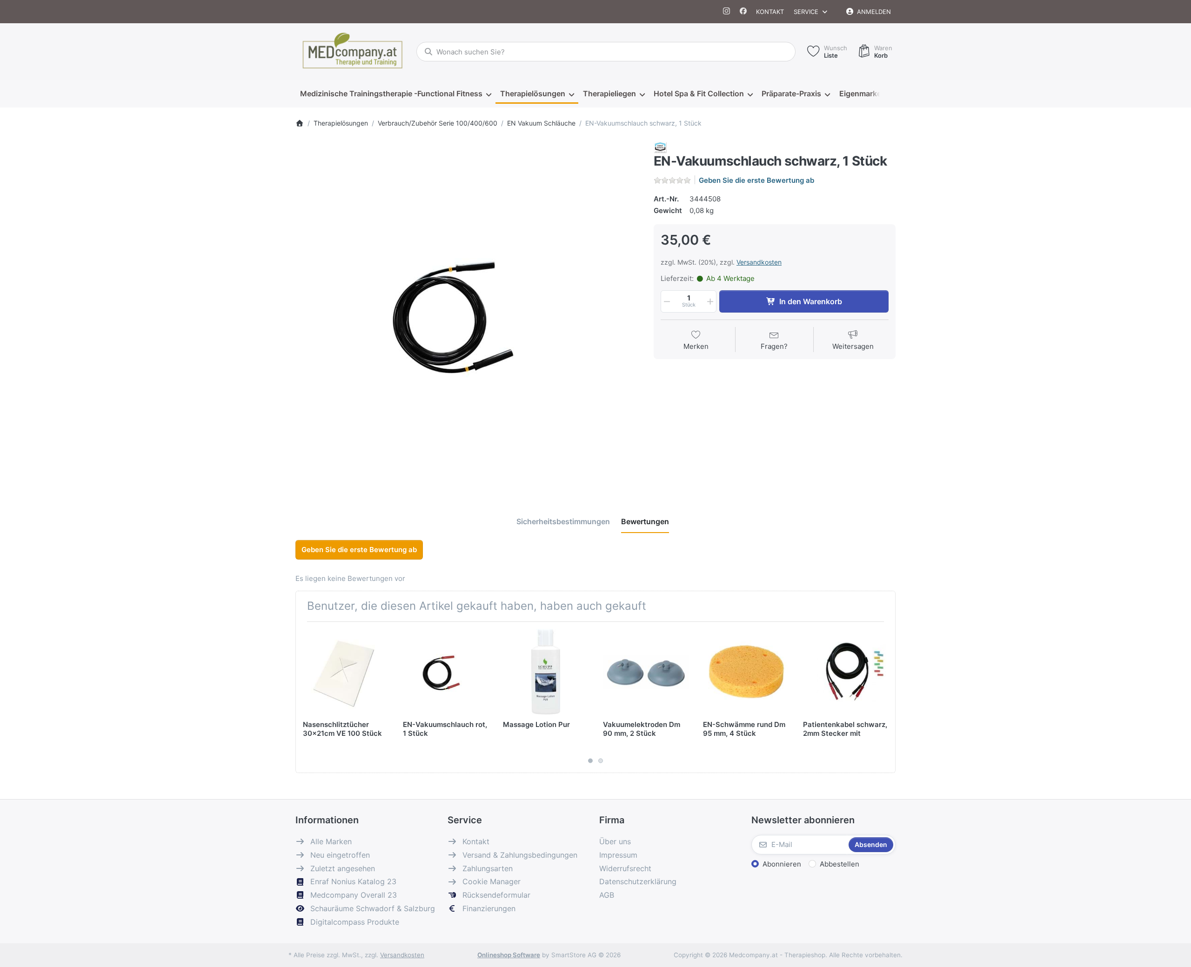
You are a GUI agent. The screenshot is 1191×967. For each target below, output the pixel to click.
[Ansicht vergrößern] (467, 314)
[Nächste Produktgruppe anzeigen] (885, 697)
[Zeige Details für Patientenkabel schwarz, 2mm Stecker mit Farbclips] (846, 671)
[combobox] (606, 51)
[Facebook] (743, 11)
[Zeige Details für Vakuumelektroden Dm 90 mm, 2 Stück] (646, 671)
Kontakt (770, 11)
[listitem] (467, 314)
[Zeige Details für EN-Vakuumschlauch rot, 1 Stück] (445, 671)
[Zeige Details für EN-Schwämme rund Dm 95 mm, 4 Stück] (746, 671)
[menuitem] (395, 94)
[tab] (563, 522)
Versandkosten (759, 262)
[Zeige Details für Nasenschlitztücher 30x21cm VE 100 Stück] (345, 671)
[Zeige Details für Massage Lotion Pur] (546, 671)
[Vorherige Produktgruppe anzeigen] (306, 697)
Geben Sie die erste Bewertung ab (756, 180)
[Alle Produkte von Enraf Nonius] (660, 146)
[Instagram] (727, 11)
